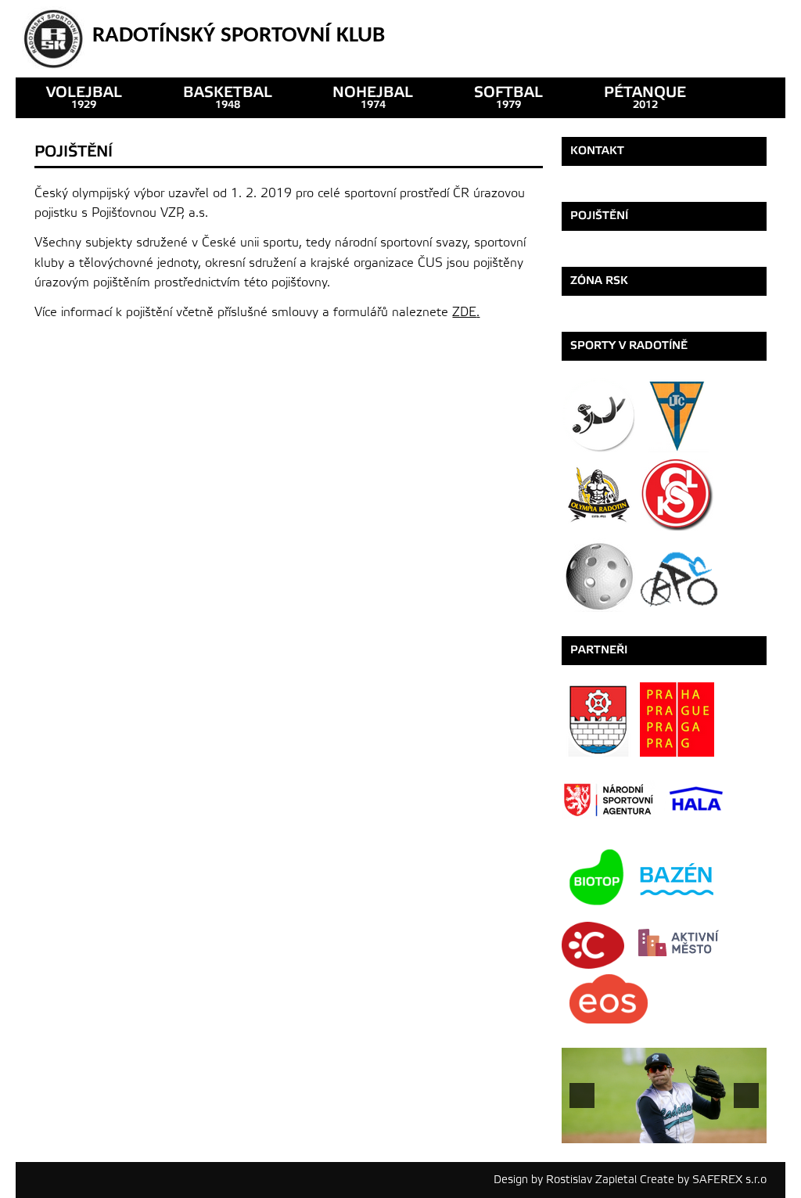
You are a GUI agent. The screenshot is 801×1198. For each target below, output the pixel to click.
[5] (639, 1129)
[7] (671, 1129)
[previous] (581, 1095)
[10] (721, 1129)
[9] (704, 1129)
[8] (688, 1129)
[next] (746, 1095)
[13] (625, 1142)
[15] (658, 1142)
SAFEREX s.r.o (729, 1179)
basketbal (227, 97)
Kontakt (597, 150)
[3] (606, 1129)
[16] (675, 1142)
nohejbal (372, 97)
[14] (642, 1142)
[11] (737, 1129)
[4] (622, 1129)
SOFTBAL (508, 97)
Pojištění (599, 215)
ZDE (464, 312)
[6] (655, 1129)
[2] (589, 1129)
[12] (754, 1129)
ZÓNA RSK (599, 280)
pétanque (645, 97)
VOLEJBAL (84, 97)
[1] (573, 1129)
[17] (691, 1142)
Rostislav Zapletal (591, 1179)
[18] (707, 1142)
